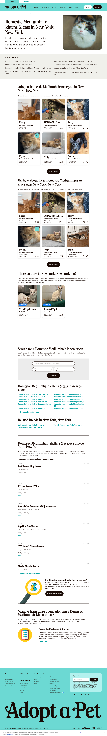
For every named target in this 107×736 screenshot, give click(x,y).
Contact (36, 681)
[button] (35, 128)
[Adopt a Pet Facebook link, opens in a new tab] (71, 694)
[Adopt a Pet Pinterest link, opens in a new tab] (78, 694)
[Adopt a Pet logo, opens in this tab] (53, 713)
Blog (35, 679)
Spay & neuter (9, 681)
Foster (70, 7)
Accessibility (53, 686)
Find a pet (8, 677)
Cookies (51, 683)
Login (87, 7)
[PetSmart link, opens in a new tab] (86, 728)
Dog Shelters (23, 685)
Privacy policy (53, 679)
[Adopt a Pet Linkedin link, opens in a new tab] (88, 694)
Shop (76, 7)
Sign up (97, 7)
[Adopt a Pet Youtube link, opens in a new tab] (82, 694)
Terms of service (54, 681)
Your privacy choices (55, 692)
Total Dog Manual (10, 683)
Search (53, 376)
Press (35, 683)
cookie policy (10, 734)
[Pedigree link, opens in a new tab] (93, 728)
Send (94, 679)
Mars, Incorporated (54, 688)
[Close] (104, 733)
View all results (53, 171)
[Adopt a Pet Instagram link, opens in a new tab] (85, 694)
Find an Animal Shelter (54, 593)
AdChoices (52, 690)
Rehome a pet (9, 679)
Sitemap (51, 677)
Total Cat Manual (10, 686)
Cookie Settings (44, 728)
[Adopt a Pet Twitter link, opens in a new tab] (75, 694)
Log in (21, 692)
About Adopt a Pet (39, 677)
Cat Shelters (23, 688)
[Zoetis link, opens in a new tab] (99, 728)
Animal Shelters (24, 683)
